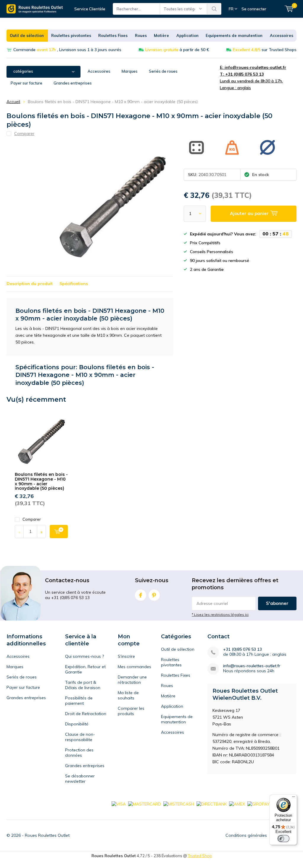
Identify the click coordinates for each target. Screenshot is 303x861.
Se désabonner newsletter (80, 778)
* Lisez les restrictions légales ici (220, 614)
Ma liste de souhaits (128, 695)
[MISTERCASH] (178, 803)
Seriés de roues (163, 71)
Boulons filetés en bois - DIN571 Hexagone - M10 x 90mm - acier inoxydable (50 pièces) (41, 481)
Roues (141, 35)
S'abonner (277, 603)
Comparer (31, 519)
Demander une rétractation (132, 679)
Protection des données (79, 752)
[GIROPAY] (258, 803)
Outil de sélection (27, 35)
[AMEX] (237, 803)
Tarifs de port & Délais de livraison (82, 685)
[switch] (283, 838)
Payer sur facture (26, 83)
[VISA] (119, 803)
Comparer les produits (131, 711)
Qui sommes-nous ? (84, 656)
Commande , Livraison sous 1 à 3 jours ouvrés (67, 49)
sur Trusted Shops (264, 49)
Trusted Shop (200, 855)
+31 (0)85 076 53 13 (242, 649)
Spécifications (73, 283)
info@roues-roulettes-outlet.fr (251, 665)
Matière (161, 35)
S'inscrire (126, 656)
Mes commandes (134, 666)
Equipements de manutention (234, 35)
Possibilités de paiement (79, 700)
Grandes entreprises (73, 83)
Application (187, 35)
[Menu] (293, 798)
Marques (130, 71)
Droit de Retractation (85, 713)
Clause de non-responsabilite (80, 737)
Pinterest (154, 595)
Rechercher (214, 9)
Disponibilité (76, 724)
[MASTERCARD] (144, 803)
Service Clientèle (89, 8)
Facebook (140, 595)
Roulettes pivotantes (71, 35)
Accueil (13, 101)
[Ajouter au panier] (59, 531)
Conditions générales (246, 835)
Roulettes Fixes (113, 35)
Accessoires (281, 35)
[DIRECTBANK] (211, 803)
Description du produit (30, 283)
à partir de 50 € (177, 49)
